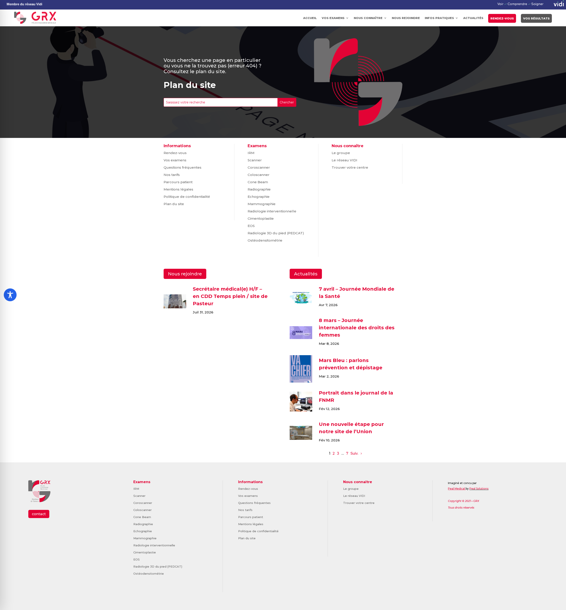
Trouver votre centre (350, 167)
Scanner (255, 160)
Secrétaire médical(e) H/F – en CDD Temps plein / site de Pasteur (230, 296)
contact (39, 514)
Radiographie (259, 189)
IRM (251, 153)
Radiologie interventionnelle (272, 211)
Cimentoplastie (261, 218)
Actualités (473, 18)
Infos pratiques (439, 18)
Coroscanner (259, 167)
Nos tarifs (172, 175)
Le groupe (341, 153)
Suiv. (354, 453)
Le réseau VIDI (344, 160)
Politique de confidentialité (187, 196)
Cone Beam (258, 182)
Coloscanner (259, 175)
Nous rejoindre (406, 18)
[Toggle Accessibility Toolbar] (10, 295)
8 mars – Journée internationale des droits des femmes (356, 327)
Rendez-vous (502, 18)
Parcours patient (178, 182)
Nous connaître (368, 18)
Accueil (310, 18)
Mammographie (261, 204)
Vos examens (333, 18)
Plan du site (174, 204)
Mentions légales (178, 189)
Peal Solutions (478, 488)
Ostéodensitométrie (265, 240)
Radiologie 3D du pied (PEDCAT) (276, 233)
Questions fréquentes (182, 167)
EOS (251, 226)
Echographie (259, 196)
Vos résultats (536, 18)
